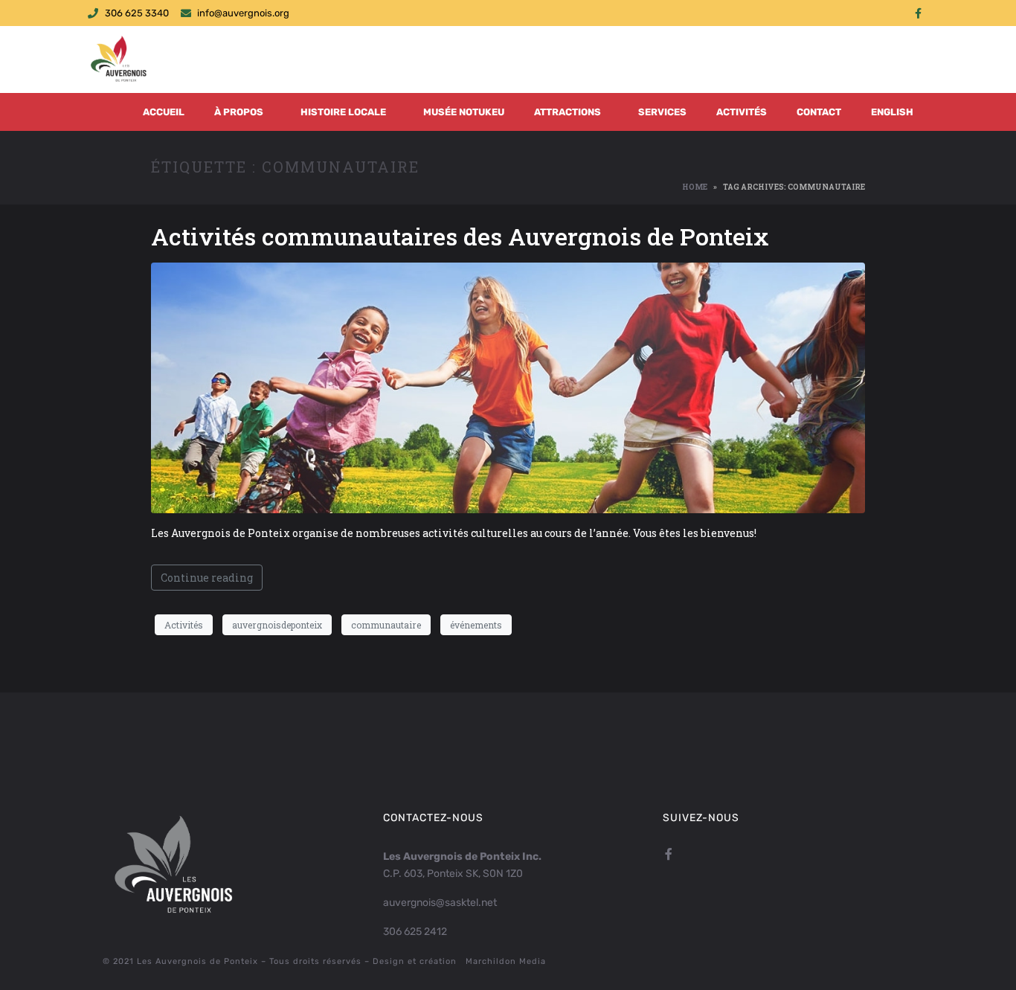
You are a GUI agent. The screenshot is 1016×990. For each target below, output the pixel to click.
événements (476, 625)
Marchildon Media (506, 961)
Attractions (567, 112)
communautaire (386, 625)
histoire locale (343, 112)
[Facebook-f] (917, 13)
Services (662, 112)
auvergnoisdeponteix (277, 625)
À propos (238, 112)
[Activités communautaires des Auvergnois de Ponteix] (508, 387)
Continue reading (207, 577)
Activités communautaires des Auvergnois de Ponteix (460, 236)
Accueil (163, 112)
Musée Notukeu (463, 112)
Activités (741, 112)
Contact (819, 112)
